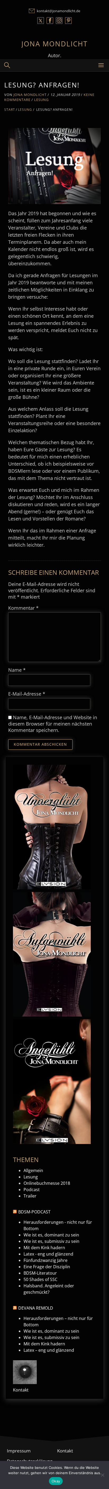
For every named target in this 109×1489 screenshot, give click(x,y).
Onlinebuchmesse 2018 (47, 1183)
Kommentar (23, 608)
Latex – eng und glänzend (49, 1350)
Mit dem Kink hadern (44, 1248)
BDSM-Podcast (34, 1212)
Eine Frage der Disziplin (47, 1267)
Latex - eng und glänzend (48, 1254)
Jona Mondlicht (54, 43)
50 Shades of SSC (40, 1279)
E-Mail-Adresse (26, 694)
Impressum (19, 1451)
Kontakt (21, 1390)
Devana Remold (35, 1308)
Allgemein (33, 1170)
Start (9, 109)
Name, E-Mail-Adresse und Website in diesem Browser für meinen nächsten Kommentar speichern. (52, 723)
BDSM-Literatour (40, 1273)
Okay (56, 1481)
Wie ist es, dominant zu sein (51, 1235)
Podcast (32, 1189)
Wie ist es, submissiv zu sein (51, 1241)
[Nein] (102, 1475)
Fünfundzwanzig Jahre (45, 1260)
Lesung (41, 99)
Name (17, 670)
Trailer (30, 1196)
